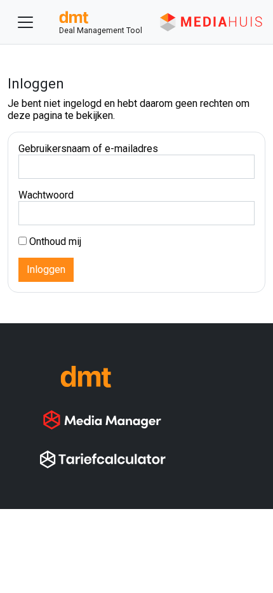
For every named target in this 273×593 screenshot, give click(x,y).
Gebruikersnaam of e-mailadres (88, 149)
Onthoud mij (54, 241)
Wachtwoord (46, 195)
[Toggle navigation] (25, 22)
